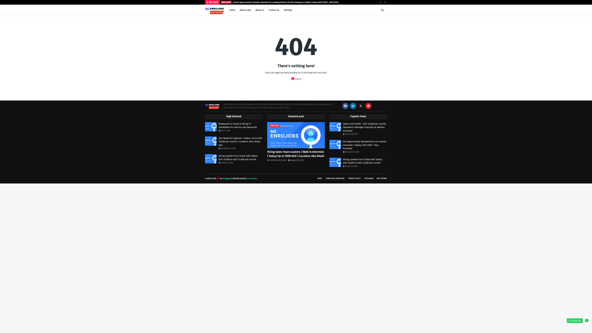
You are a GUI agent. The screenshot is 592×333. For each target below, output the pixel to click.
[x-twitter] (361, 106)
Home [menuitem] (232, 10)
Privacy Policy (354, 178)
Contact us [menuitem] (274, 10)
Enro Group (251, 178)
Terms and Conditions (335, 178)
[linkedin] (353, 106)
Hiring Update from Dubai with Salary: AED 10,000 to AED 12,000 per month (238, 157)
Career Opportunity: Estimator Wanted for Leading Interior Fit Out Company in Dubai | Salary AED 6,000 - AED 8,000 (286, 2)
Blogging (227, 178)
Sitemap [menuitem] (288, 10)
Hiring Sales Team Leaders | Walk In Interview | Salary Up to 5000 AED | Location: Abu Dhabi (295, 154)
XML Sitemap (382, 178)
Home (298, 79)
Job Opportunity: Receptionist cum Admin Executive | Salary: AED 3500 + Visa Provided (364, 145)
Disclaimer (369, 178)
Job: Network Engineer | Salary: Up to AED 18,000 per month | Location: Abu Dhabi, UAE (240, 141)
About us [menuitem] (259, 10)
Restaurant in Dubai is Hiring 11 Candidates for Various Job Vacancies (237, 125)
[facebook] (345, 106)
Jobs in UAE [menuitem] (245, 10)
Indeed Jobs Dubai (278, 160)
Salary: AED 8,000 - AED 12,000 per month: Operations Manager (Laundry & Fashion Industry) (364, 127)
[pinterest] (368, 106)
